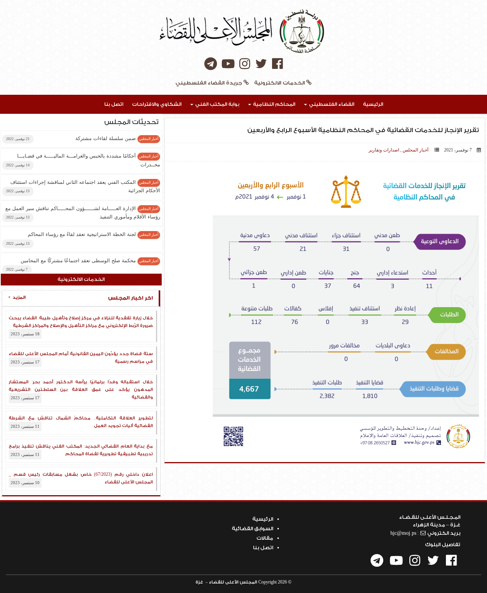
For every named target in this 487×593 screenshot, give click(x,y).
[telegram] (210, 64)
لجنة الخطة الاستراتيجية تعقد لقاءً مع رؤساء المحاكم (82, 238)
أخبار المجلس (415, 150)
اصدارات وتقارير (384, 150)
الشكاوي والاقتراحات (156, 104)
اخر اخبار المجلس (80, 298)
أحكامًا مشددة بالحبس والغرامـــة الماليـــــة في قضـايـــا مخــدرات (83, 160)
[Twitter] (261, 64)
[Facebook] (277, 64)
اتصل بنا (113, 104)
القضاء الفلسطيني (331, 104)
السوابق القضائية (252, 528)
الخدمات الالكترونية (279, 83)
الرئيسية (373, 104)
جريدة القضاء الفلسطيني (209, 83)
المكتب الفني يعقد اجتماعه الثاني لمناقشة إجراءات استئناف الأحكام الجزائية (83, 186)
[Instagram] (244, 64)
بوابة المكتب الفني (216, 104)
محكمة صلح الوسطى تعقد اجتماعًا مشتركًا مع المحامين (82, 264)
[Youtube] (228, 64)
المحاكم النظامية (273, 104)
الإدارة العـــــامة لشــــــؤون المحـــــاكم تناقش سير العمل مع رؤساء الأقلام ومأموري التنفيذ (82, 213)
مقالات (264, 538)
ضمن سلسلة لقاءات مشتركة (82, 138)
